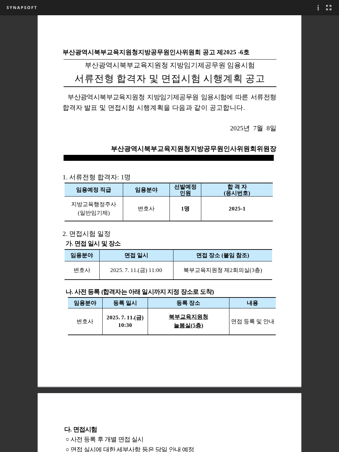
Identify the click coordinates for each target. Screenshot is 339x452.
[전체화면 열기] (328, 7)
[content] (169, 233)
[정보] (318, 7)
